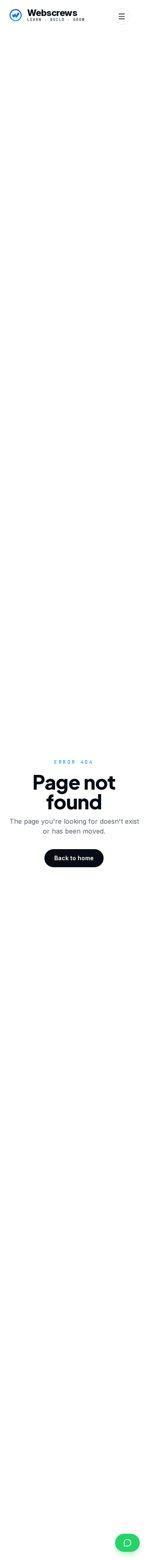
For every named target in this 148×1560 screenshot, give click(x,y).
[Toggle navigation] (121, 16)
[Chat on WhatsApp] (127, 1543)
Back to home (74, 857)
